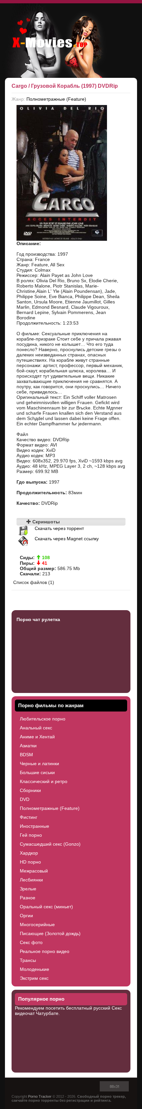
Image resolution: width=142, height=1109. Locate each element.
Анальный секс (36, 727)
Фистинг (28, 817)
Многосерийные (37, 924)
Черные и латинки (39, 763)
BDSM (26, 754)
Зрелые (28, 888)
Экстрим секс (34, 978)
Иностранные (34, 826)
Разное (27, 897)
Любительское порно (42, 718)
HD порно (30, 862)
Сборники (30, 790)
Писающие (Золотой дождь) (50, 933)
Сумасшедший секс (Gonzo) (50, 844)
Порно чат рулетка (38, 619)
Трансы (28, 960)
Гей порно (31, 835)
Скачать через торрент (59, 528)
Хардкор (29, 853)
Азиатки (28, 745)
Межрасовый (34, 870)
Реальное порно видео (44, 951)
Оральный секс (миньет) (46, 906)
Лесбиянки (31, 879)
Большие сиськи (37, 772)
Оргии (26, 915)
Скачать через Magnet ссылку (67, 538)
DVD (24, 799)
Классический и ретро (43, 781)
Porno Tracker (40, 1096)
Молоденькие (34, 969)
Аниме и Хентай (37, 736)
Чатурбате (47, 1013)
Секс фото (31, 942)
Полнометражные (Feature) (56, 99)
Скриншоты (45, 521)
